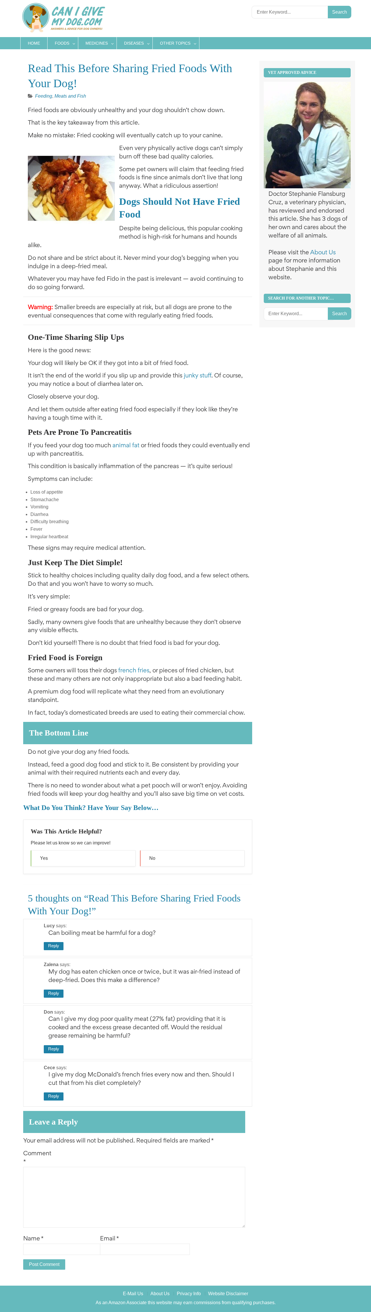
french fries (133, 671)
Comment (37, 1158)
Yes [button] (44, 858)
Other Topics (175, 43)
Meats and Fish (70, 96)
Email (109, 1239)
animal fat (125, 446)
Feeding (43, 96)
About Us (323, 253)
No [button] (152, 858)
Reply (53, 945)
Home (34, 43)
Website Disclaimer (228, 1293)
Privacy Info (189, 1293)
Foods (62, 43)
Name (33, 1239)
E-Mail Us (133, 1293)
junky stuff (197, 376)
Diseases (134, 43)
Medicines (97, 43)
